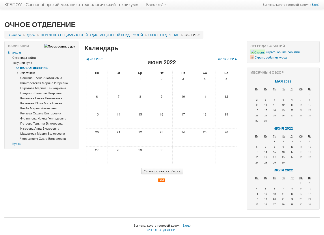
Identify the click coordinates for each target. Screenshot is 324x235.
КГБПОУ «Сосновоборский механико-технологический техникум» (71, 4)
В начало (14, 52)
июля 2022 (283, 170)
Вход (314, 4)
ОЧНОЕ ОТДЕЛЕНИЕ (32, 67)
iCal (162, 180)
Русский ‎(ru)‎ (154, 4)
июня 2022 (192, 35)
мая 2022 (283, 81)
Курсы (16, 143)
